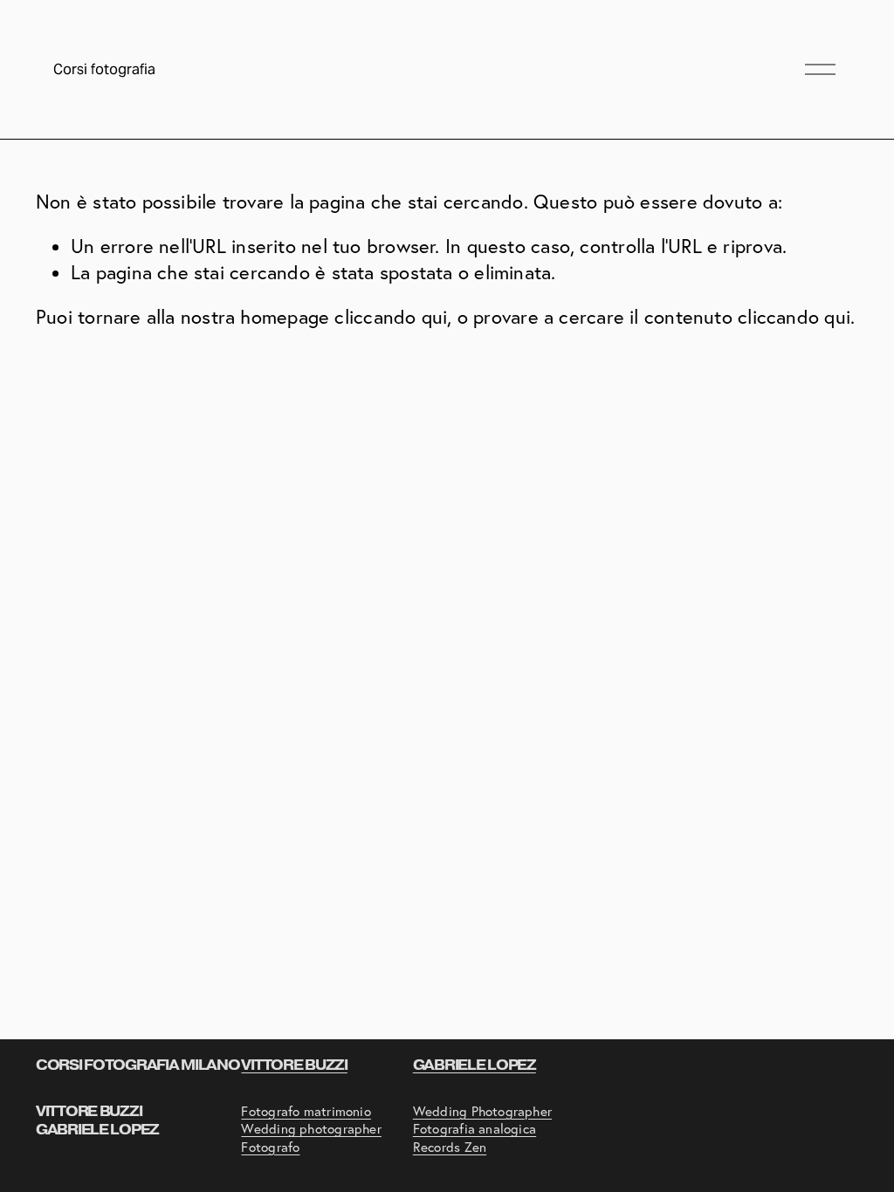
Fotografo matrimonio (305, 1111)
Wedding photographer (311, 1128)
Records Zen (449, 1147)
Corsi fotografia (104, 69)
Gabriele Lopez (474, 1065)
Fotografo (270, 1147)
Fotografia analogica (474, 1128)
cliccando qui (390, 317)
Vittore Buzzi (294, 1065)
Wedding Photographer (482, 1111)
